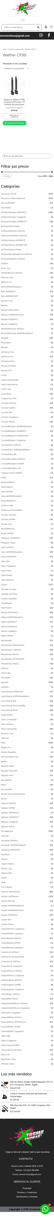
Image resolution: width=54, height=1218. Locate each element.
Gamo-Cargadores (8, 566)
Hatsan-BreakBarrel (9, 627)
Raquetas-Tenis (7, 775)
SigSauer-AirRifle (8, 808)
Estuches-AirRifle (8, 519)
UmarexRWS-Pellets (9, 999)
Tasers (3, 882)
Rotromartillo (6, 789)
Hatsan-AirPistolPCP (9, 613)
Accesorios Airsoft (8, 194)
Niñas (3, 743)
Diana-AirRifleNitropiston (11, 496)
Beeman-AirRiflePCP (9, 319)
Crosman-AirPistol (8, 403)
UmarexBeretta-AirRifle (10, 943)
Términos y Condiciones (27, 1192)
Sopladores (5, 855)
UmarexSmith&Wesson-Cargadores (15, 1008)
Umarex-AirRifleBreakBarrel (12, 906)
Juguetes (4, 682)
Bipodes (4, 347)
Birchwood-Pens (8, 361)
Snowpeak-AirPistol (9, 841)
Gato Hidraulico (7, 580)
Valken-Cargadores (9, 1041)
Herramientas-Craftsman (11, 650)
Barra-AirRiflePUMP (9, 296)
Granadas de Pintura (9, 594)
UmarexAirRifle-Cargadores (12, 934)
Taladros (4, 859)
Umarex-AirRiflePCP (9, 915)
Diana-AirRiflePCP (8, 501)
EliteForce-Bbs (7, 506)
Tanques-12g (6, 869)
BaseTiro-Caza (7, 301)
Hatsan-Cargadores (9, 631)
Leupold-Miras (7, 715)
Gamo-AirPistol (7, 547)
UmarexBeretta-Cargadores (12, 948)
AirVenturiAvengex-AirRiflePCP (14, 222)
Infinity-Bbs (6, 673)
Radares (4, 762)
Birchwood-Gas (7, 352)
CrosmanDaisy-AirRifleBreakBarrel (15, 450)
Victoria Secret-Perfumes (11, 1050)
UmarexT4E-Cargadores (11, 1013)
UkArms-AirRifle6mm (10, 896)
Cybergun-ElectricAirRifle (11, 473)
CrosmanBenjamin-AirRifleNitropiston (16, 426)
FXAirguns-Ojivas (8, 543)
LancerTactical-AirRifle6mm (12, 692)
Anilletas (4, 264)
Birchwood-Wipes (8, 366)
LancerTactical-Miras (9, 710)
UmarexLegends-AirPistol (11, 980)
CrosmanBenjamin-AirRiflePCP (13, 431)
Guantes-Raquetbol (9, 599)
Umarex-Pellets (7, 924)
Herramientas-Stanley (10, 664)
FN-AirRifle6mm (7, 529)
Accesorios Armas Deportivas (13, 198)
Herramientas (6, 640)
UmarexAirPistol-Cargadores (12, 929)
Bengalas (4, 338)
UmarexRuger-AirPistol (10, 994)
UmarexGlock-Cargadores (11, 966)
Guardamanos (6, 603)
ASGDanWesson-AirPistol (11, 273)
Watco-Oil (5, 1055)
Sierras (4, 799)
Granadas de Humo (9, 589)
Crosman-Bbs (6, 412)
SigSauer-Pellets (7, 827)
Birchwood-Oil (7, 357)
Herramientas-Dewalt (10, 654)
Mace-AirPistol (7, 724)
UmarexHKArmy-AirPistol (11, 971)
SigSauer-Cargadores (9, 822)
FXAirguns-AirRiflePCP (10, 538)
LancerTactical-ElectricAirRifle (13, 706)
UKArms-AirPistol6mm (10, 892)
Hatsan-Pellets (7, 636)
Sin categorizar (7, 831)
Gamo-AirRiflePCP (8, 557)
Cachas (4, 375)
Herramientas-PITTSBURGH (12, 659)
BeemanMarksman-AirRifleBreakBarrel (17, 333)
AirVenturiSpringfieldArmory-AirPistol (16, 254)
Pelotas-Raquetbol (8, 752)
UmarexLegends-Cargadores (12, 989)
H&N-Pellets (6, 608)
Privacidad (27, 1188)
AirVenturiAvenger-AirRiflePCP (13, 212)
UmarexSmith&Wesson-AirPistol (14, 1003)
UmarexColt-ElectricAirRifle (12, 957)
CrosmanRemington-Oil (10, 468)
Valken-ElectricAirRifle (10, 1045)
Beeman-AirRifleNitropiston (12, 315)
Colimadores (6, 394)
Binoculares (6, 343)
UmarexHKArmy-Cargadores (12, 976)
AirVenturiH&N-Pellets (10, 226)
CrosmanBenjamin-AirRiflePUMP (14, 436)
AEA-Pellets (6, 208)
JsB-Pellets (5, 678)
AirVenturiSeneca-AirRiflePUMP (14, 245)
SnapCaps (5, 836)
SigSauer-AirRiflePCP (9, 817)
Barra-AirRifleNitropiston (11, 287)
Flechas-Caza (6, 524)
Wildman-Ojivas (7, 1064)
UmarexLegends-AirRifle (11, 985)
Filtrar (6, 176)
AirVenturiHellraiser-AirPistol (13, 231)
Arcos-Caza (5, 268)
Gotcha (4, 585)
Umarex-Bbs (6, 920)
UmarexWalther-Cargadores (12, 1031)
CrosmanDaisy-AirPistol (11, 445)
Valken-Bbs (5, 1036)
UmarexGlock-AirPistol (10, 962)
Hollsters (5, 668)
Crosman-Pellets (8, 422)
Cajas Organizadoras (9, 384)
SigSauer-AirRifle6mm (10, 813)
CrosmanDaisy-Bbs (9, 454)
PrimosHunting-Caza (9, 757)
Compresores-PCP (8, 399)
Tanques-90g (6, 873)
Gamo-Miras (6, 571)
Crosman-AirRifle (8, 408)
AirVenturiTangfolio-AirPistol (13, 259)
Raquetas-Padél (7, 766)
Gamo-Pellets (6, 575)
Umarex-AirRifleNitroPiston (12, 910)
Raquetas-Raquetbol (9, 771)
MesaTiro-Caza (7, 734)
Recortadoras (6, 780)
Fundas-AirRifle (7, 533)
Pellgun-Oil (5, 747)
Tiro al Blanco (6, 887)
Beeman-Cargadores (9, 324)
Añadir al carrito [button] (14, 116)
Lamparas (5, 687)
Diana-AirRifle (7, 492)
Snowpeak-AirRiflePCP (10, 850)
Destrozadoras (7, 487)
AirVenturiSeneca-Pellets (11, 250)
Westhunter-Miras (8, 1059)
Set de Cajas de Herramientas (13, 794)
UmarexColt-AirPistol (10, 952)
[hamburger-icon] (23, 20)
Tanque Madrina (7, 864)
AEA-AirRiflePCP (8, 203)
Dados (3, 478)
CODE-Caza (6, 389)
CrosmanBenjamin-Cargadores (13, 440)
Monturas (5, 738)
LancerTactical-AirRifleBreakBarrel (15, 696)
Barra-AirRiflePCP (8, 291)
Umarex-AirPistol (8, 901)
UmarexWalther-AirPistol (11, 1017)
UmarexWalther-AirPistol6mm (13, 1022)
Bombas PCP (6, 371)
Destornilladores (8, 482)
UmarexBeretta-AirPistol (11, 938)
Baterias (4, 305)
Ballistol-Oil (6, 282)
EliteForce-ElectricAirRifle (11, 510)
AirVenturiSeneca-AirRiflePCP (13, 240)
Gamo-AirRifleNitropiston (11, 552)
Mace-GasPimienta (9, 729)
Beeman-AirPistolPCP (10, 310)
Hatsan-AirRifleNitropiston (12, 617)
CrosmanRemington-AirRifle (12, 464)
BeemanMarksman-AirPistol (12, 329)
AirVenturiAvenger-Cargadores (13, 217)
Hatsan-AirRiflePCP (9, 622)
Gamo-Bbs (5, 561)
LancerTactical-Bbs (8, 701)
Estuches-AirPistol (8, 515)
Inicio (5, 49)
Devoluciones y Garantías (27, 1197)
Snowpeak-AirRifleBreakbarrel (13, 845)
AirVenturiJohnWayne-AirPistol (14, 236)
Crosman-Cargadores (9, 417)
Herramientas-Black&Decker (12, 645)
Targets (4, 878)
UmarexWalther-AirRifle (11, 1027)
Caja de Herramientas (9, 380)
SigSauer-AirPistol (8, 803)
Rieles (3, 785)
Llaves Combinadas (9, 720)
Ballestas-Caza (7, 277)
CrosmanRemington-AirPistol (13, 459)
